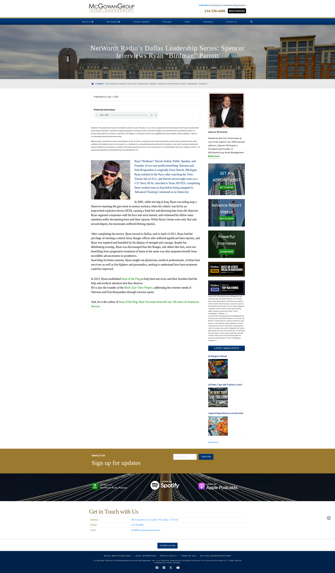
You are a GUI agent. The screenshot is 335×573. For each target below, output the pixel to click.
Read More (213, 442)
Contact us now (167, 545)
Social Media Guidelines (117, 556)
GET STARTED (226, 187)
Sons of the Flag (131, 278)
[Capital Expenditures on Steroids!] (218, 426)
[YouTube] (178, 567)
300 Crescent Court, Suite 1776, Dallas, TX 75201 (154, 519)
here (226, 313)
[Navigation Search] (251, 22)
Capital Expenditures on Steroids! (225, 413)
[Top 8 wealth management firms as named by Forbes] (111, 8)
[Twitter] (170, 567)
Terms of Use (188, 556)
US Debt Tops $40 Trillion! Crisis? (225, 384)
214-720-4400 (215, 11)
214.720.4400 (137, 524)
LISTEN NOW (226, 251)
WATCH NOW (226, 218)
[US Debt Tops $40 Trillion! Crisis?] (218, 397)
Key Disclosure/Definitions (215, 556)
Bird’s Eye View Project (138, 287)
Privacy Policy (168, 556)
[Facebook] (157, 567)
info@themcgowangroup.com (145, 530)
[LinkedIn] (164, 567)
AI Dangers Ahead (217, 356)
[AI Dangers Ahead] (218, 369)
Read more (214, 156)
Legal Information (145, 556)
